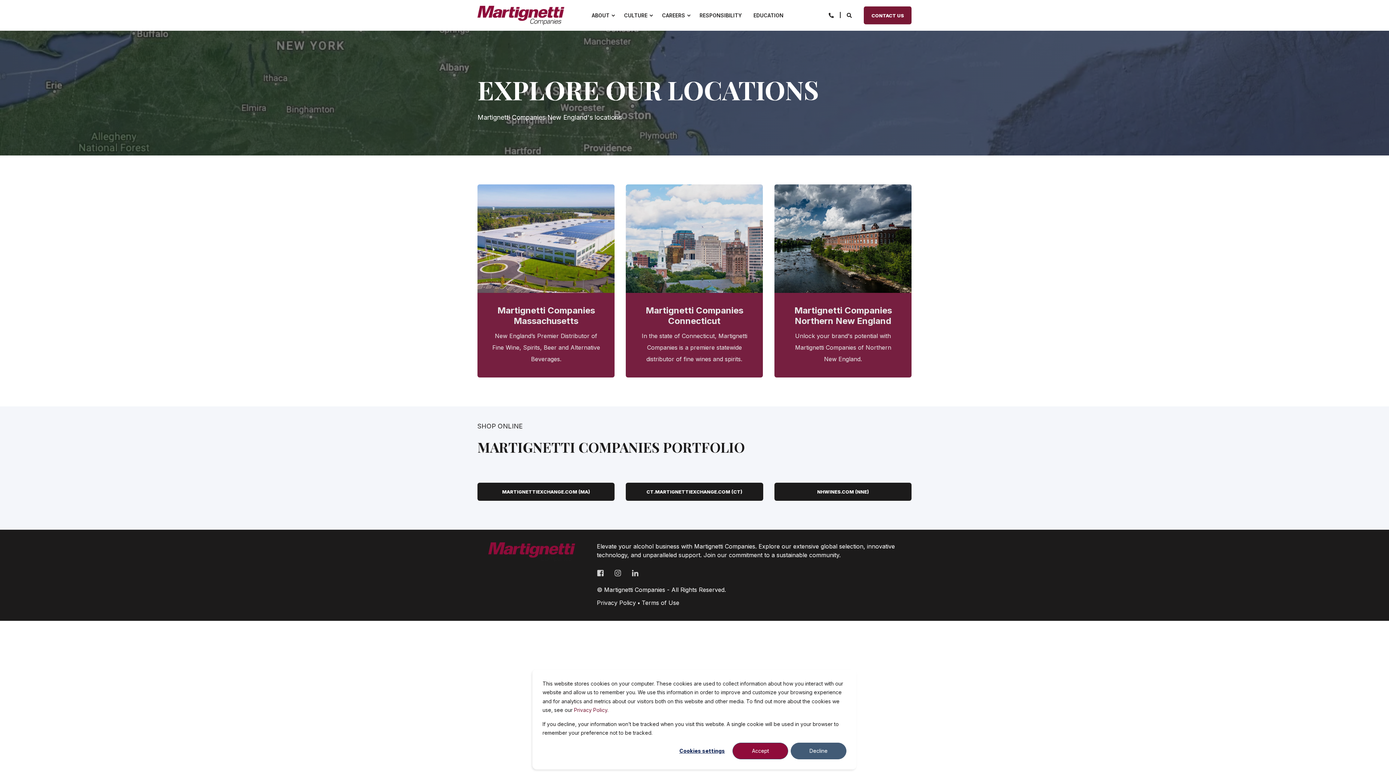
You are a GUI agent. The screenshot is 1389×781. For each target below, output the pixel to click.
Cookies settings (702, 751)
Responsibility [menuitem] (721, 15)
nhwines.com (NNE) (843, 492)
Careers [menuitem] (673, 15)
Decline (819, 751)
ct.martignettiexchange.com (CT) (694, 492)
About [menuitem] (600, 15)
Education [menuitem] (768, 15)
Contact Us (887, 15)
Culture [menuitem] (635, 15)
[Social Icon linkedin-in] (632, 573)
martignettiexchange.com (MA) (546, 492)
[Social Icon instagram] (617, 573)
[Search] (850, 15)
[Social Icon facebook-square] (603, 573)
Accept (760, 751)
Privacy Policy (590, 710)
